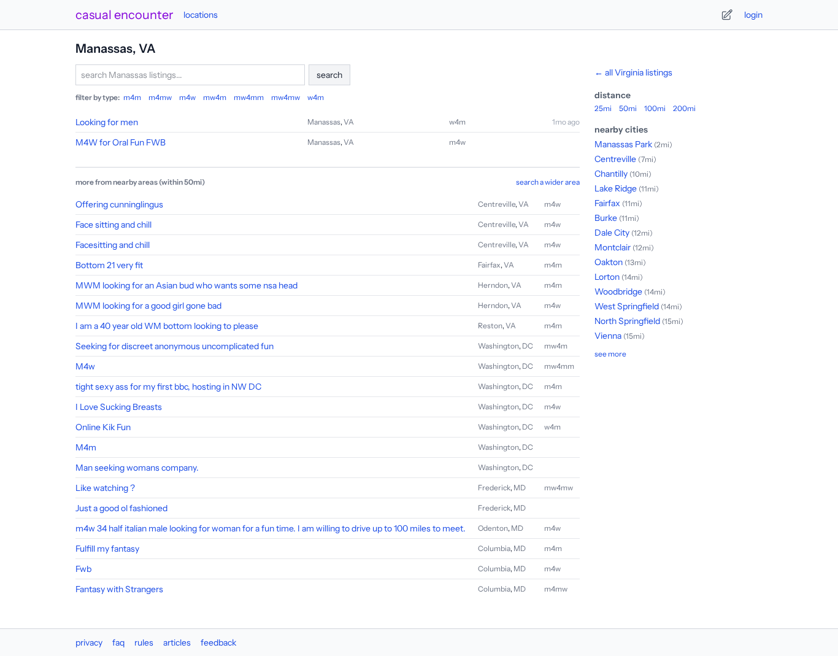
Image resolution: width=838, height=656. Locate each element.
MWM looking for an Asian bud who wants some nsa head (186, 285)
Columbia (494, 548)
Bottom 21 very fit (109, 265)
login (753, 14)
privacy (88, 642)
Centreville (496, 204)
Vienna (607, 335)
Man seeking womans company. (137, 467)
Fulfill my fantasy (107, 548)
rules (143, 642)
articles (177, 642)
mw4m (214, 97)
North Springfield (627, 320)
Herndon (493, 285)
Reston (490, 325)
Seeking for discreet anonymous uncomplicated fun (174, 346)
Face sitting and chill (113, 224)
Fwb (83, 568)
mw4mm (249, 97)
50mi (628, 108)
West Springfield (626, 306)
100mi (655, 108)
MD (519, 487)
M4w (85, 366)
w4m (315, 97)
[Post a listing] (727, 15)
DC (527, 345)
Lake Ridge (615, 188)
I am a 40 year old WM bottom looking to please (166, 325)
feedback (218, 642)
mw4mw (285, 97)
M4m (85, 447)
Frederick (494, 487)
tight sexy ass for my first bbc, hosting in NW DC (168, 386)
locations (200, 14)
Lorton (607, 276)
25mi (603, 108)
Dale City (611, 232)
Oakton (608, 262)
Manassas (323, 121)
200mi (684, 108)
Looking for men (106, 122)
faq (118, 642)
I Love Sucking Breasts (118, 406)
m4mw (160, 97)
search (329, 74)
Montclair (612, 247)
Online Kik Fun (103, 427)
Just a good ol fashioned (121, 508)
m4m (132, 97)
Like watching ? (105, 487)
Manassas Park (623, 144)
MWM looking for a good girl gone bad (148, 305)
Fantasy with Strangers (119, 589)
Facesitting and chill (112, 244)
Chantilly (611, 173)
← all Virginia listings (633, 72)
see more (610, 353)
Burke (605, 217)
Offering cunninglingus (119, 204)
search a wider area (548, 182)
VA (349, 121)
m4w (187, 97)
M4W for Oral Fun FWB (120, 142)
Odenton (493, 528)
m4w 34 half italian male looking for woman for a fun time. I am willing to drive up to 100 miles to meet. (270, 528)
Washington (498, 345)
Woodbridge (618, 291)
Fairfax (489, 264)
